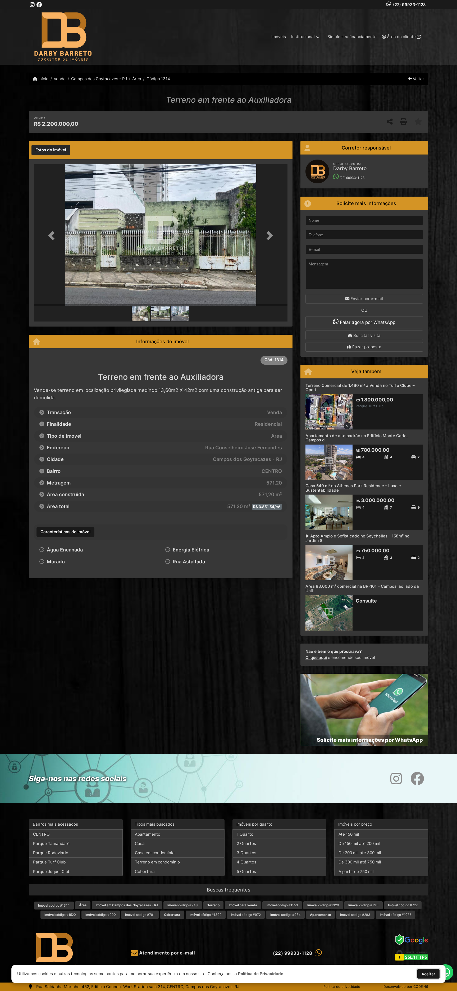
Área (136, 78)
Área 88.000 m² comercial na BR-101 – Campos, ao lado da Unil (362, 588)
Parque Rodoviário (50, 852)
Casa (140, 843)
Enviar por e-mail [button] (366, 298)
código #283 (355, 915)
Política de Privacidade (260, 973)
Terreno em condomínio (157, 862)
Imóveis (278, 36)
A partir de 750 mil (356, 871)
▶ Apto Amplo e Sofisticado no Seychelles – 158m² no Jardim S (357, 538)
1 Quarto (245, 834)
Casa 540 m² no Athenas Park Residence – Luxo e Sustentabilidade (353, 488)
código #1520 (60, 915)
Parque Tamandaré (51, 843)
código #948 (182, 905)
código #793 (363, 905)
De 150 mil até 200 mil (359, 843)
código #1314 (54, 905)
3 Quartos (246, 852)
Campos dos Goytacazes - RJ (99, 78)
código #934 (285, 915)
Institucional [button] (303, 36)
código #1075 (395, 915)
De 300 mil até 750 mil (360, 862)
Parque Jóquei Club (51, 871)
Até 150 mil (349, 834)
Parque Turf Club (49, 862)
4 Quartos (246, 862)
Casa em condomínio (155, 852)
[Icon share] (32, 5)
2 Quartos (246, 843)
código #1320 (323, 905)
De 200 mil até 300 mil (360, 852)
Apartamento (147, 834)
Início (42, 78)
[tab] (50, 150)
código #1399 (206, 915)
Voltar (418, 78)
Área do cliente (401, 36)
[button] (53, 235)
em (127, 905)
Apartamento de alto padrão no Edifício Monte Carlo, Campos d (356, 438)
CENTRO (41, 834)
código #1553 (282, 905)
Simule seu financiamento (352, 36)
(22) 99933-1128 (409, 4)
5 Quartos (246, 871)
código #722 (403, 905)
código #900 (100, 915)
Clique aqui (316, 657)
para (243, 905)
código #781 (140, 915)
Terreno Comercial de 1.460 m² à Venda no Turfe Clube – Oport (360, 387)
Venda (60, 78)
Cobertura (145, 871)
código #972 (246, 915)
